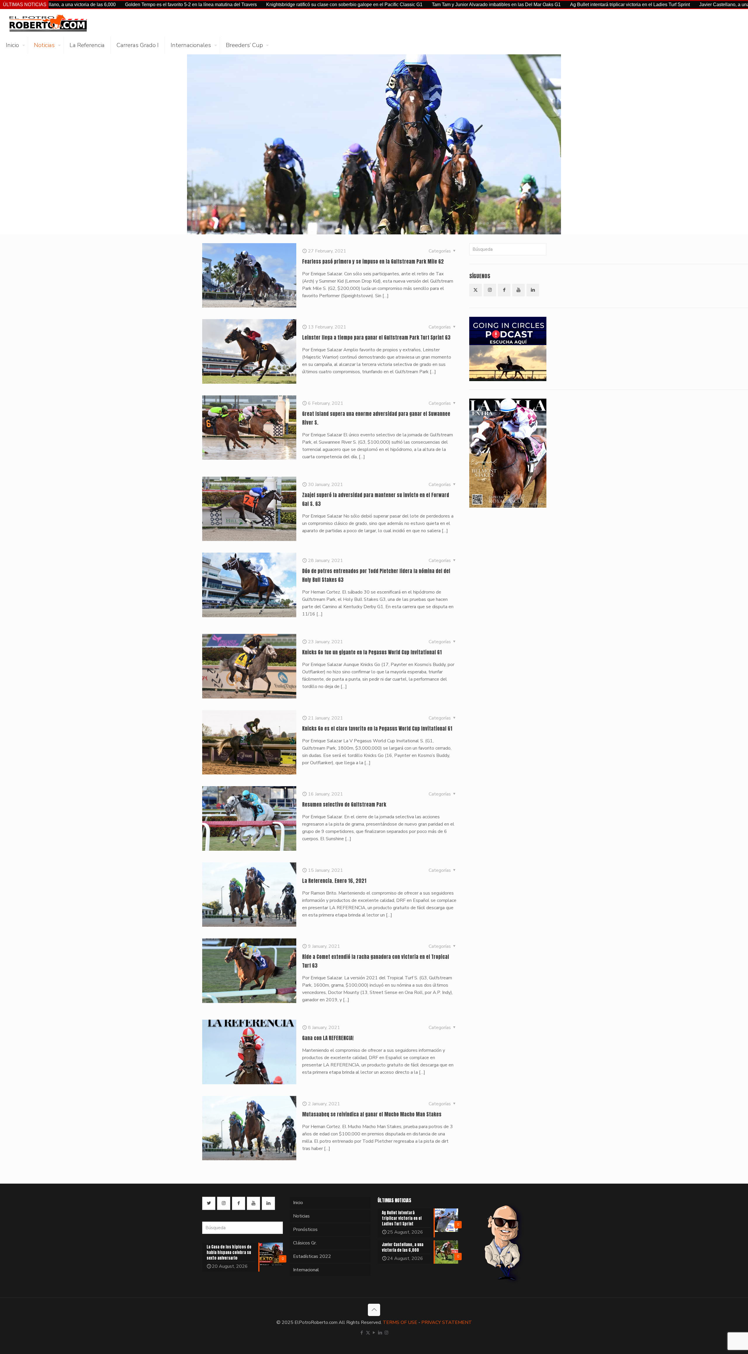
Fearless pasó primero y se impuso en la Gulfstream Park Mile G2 (373, 261)
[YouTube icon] (374, 1333)
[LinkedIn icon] (380, 1333)
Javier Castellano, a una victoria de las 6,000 (666, 4)
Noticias (301, 1216)
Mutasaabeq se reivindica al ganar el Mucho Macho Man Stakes (371, 1114)
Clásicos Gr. (305, 1243)
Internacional (306, 1270)
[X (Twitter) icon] (368, 1333)
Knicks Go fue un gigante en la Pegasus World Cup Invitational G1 (372, 652)
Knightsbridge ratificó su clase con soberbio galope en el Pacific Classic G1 (265, 4)
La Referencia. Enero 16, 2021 (334, 881)
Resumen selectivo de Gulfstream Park (344, 804)
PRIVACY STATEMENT (446, 1322)
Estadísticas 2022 (312, 1256)
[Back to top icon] (374, 1310)
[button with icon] (475, 290)
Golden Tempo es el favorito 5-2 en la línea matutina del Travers (111, 4)
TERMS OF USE (400, 1322)
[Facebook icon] (362, 1333)
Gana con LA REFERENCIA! (328, 1038)
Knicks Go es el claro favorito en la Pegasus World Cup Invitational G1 (377, 728)
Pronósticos (305, 1229)
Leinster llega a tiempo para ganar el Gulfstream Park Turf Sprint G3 (376, 337)
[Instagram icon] (386, 1333)
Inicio (298, 1202)
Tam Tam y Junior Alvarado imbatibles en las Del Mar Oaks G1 (416, 4)
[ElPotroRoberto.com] (48, 23)
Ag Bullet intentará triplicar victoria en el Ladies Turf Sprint (550, 4)
